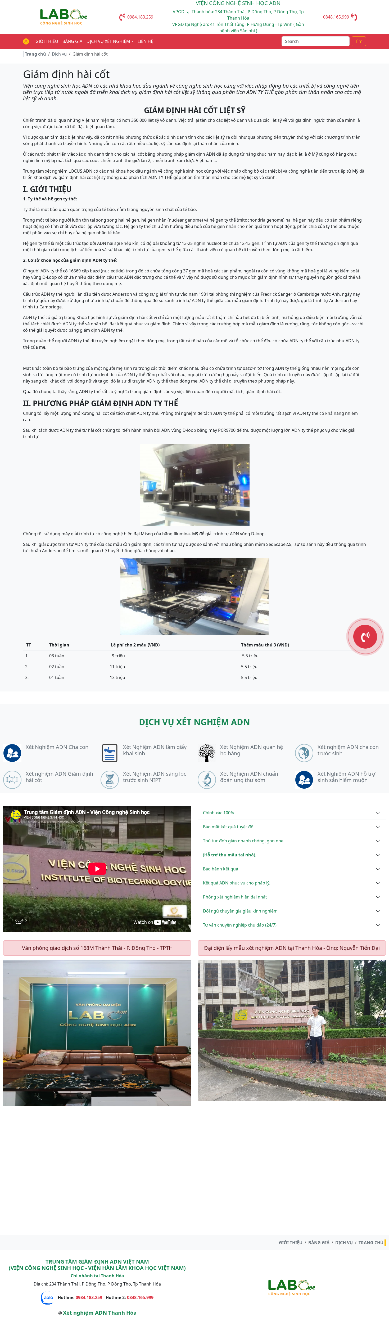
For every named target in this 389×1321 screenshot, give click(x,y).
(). (229, 855)
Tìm (359, 41)
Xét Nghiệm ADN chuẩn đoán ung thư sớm (249, 777)
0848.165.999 (336, 17)
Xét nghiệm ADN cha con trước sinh (348, 750)
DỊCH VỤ (344, 1243)
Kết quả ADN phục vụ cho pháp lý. (236, 883)
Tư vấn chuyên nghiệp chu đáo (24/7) (240, 925)
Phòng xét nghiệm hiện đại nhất (235, 897)
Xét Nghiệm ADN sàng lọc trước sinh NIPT (154, 777)
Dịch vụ (59, 54)
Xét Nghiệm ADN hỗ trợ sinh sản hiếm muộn (346, 777)
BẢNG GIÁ (72, 41)
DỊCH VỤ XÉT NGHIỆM (108, 41)
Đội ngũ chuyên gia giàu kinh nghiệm (240, 911)
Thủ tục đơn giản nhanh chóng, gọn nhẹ (243, 841)
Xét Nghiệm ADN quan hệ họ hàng (251, 750)
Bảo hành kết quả (220, 869)
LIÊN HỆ (145, 41)
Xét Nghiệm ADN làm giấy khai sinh (155, 750)
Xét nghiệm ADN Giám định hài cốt (59, 777)
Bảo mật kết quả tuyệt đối (229, 827)
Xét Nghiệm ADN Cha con (57, 747)
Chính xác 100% (218, 813)
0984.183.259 (140, 17)
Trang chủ (35, 54)
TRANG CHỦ (371, 1243)
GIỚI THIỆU (46, 41)
